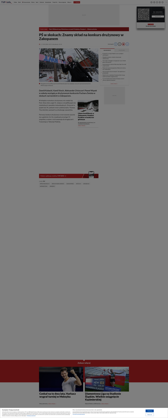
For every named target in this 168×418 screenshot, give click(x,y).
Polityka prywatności (31, 415)
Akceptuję (150, 410)
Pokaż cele (149, 414)
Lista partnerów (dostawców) (79, 414)
